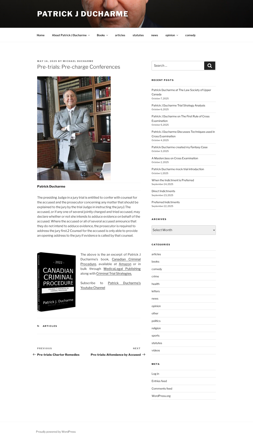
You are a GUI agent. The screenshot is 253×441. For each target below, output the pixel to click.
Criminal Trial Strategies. (114, 273)
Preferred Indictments (166, 202)
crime (155, 276)
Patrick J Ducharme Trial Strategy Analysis (178, 105)
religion (156, 328)
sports (156, 335)
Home (40, 35)
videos (156, 350)
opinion (170, 35)
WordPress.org (161, 395)
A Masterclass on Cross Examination (175, 158)
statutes (138, 35)
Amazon (125, 264)
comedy (190, 35)
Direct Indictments (163, 191)
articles (120, 35)
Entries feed (159, 381)
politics (156, 320)
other (155, 313)
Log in (155, 373)
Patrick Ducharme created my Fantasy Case (180, 147)
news (154, 35)
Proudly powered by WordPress (56, 431)
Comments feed (162, 388)
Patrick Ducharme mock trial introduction (178, 169)
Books (101, 35)
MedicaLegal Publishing (122, 269)
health (156, 283)
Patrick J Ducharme (83, 13)
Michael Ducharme (78, 61)
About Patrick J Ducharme (69, 35)
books (155, 261)
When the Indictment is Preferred (173, 180)
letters (156, 291)
